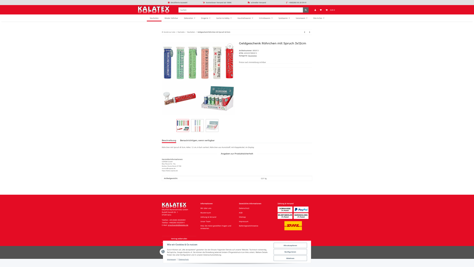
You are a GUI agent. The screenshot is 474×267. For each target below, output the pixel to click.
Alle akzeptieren (290, 245)
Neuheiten (252, 56)
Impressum (171, 259)
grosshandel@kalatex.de (178, 225)
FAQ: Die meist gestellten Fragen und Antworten (215, 227)
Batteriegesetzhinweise (248, 226)
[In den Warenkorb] (164, 40)
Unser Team (205, 221)
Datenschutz (183, 259)
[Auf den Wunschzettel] (230, 46)
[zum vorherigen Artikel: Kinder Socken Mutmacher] (304, 32)
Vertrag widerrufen (179, 238)
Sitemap (242, 217)
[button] (315, 10)
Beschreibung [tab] (169, 140)
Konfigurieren (290, 252)
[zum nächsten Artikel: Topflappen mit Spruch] (309, 32)
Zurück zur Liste (169, 32)
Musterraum (205, 212)
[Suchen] (306, 10)
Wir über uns (205, 208)
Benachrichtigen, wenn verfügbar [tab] (197, 140)
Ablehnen (290, 258)
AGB (240, 212)
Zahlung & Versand (208, 217)
